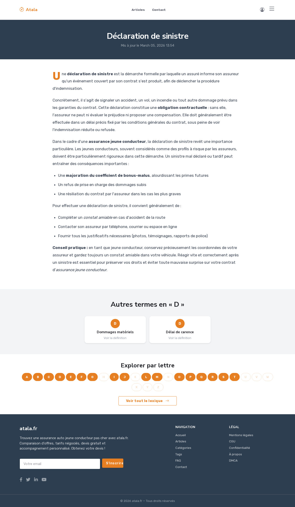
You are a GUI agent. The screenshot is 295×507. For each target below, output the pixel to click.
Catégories (183, 448)
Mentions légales (241, 435)
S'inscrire (114, 463)
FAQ (178, 460)
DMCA (233, 460)
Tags (178, 454)
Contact (159, 10)
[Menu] (272, 9)
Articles (138, 10)
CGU (232, 441)
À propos (235, 454)
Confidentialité (239, 448)
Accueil (180, 435)
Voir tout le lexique (145, 401)
